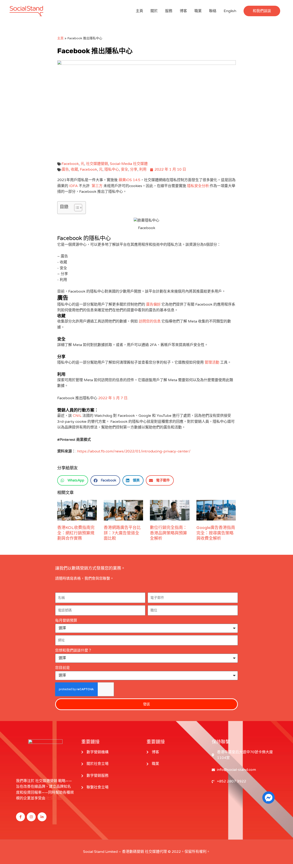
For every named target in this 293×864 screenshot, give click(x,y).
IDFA (73, 186)
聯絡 (212, 11)
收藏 (74, 169)
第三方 (97, 186)
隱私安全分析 (198, 186)
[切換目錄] (76, 207)
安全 (124, 169)
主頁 (139, 11)
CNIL (77, 415)
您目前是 (62, 668)
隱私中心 (111, 169)
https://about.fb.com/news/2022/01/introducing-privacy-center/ (133, 451)
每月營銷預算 (66, 620)
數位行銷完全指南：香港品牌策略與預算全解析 (168, 533)
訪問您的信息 (150, 321)
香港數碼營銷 (133, 851)
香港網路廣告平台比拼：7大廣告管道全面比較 (122, 533)
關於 (154, 11)
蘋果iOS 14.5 (129, 180)
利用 (142, 169)
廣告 (65, 169)
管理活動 (212, 362)
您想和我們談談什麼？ (73, 650)
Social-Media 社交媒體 (129, 163)
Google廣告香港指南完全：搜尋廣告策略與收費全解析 (215, 533)
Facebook (70, 163)
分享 (133, 169)
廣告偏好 (153, 304)
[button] (262, 11)
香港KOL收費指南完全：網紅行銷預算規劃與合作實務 (76, 533)
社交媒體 (53, 798)
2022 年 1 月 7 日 (113, 398)
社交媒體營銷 (97, 163)
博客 (183, 11)
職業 (198, 11)
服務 (168, 11)
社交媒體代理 (156, 851)
